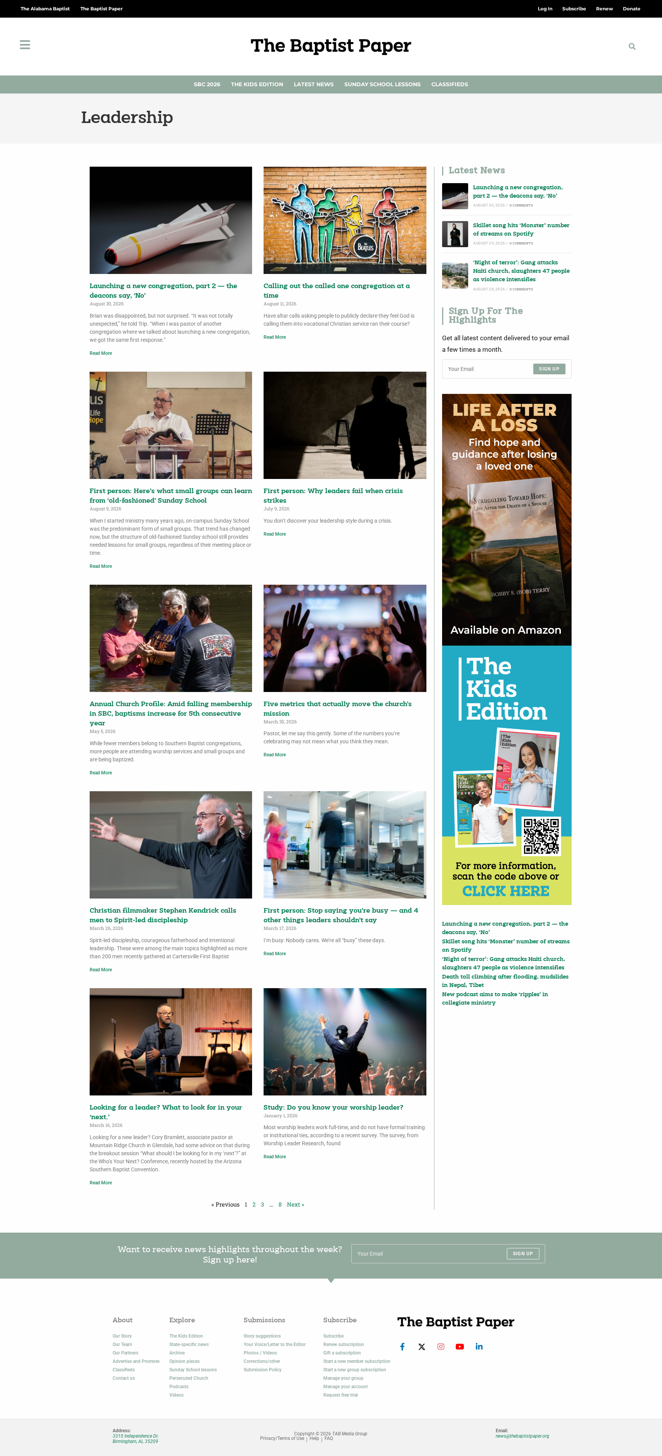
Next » (295, 1204)
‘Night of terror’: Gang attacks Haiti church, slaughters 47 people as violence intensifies (521, 271)
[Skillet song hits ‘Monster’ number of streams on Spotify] (455, 234)
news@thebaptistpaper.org (522, 1436)
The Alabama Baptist (45, 8)
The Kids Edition (257, 84)
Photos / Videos (260, 1353)
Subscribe (333, 1336)
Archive (177, 1353)
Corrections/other (262, 1361)
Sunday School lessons (193, 1369)
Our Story (122, 1336)
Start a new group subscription (354, 1369)
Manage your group (343, 1378)
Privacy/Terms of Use (282, 1438)
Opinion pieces (184, 1361)
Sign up (549, 369)
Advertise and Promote (136, 1361)
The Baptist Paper (101, 8)
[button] (632, 46)
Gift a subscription (342, 1353)
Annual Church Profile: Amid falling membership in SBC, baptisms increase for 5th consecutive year (171, 714)
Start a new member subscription (356, 1361)
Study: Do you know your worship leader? (333, 1108)
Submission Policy (263, 1369)
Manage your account (345, 1386)
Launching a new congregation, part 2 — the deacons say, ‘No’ (518, 192)
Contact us (124, 1378)
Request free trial (340, 1395)
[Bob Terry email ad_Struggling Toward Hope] (507, 520)
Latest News (314, 84)
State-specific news (189, 1344)
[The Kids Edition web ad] (507, 775)
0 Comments (521, 205)
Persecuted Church (188, 1378)
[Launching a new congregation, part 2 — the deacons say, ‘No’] (455, 196)
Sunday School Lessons (382, 84)
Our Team (122, 1344)
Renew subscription (343, 1344)
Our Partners (125, 1353)
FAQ (328, 1438)
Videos (176, 1395)
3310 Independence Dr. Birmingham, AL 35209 (136, 1438)
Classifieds (449, 84)
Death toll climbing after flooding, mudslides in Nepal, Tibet (505, 981)
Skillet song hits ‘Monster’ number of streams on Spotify (521, 230)
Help (314, 1438)
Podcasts (178, 1386)
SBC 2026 (207, 84)
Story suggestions (262, 1336)
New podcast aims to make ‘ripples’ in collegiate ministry (495, 999)
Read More (101, 353)
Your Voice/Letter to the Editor (275, 1344)
